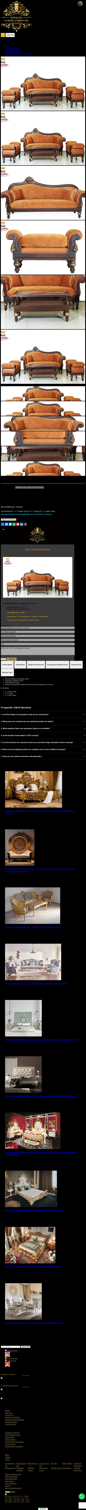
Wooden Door (56, 1468)
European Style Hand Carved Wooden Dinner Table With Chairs (34, 1323)
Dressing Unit (10, 1468)
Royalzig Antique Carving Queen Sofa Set (19, 54)
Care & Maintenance (13, 1488)
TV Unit (54, 1463)
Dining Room (10, 1439)
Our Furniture (10, 1483)
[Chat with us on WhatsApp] (82, 1496)
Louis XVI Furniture (78, 1464)
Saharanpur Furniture (12, 50)
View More (9, 828)
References (9, 1481)
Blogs (7, 1455)
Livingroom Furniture (12, 52)
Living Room (10, 1444)
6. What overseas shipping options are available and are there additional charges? (43, 749)
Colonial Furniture (78, 1469)
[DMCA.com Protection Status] (10, 1492)
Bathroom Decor (43, 1469)
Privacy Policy (10, 1424)
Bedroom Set (33, 1463)
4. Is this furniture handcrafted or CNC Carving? (43, 735)
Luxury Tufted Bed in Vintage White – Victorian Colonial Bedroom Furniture (40, 1096)
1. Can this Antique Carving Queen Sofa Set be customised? (43, 714)
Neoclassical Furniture (14, 1446)
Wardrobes (66, 1468)
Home (7, 46)
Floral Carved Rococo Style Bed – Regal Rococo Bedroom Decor (34, 1210)
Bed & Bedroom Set (12, 1435)
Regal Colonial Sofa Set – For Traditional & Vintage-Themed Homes (36, 983)
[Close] (3, 529)
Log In (7, 1459)
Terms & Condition (12, 1417)
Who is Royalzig (11, 1476)
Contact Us (9, 1415)
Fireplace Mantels (20, 1469)
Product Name (5, 626)
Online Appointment (13, 1474)
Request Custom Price (8, 519)
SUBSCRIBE (25, 1347)
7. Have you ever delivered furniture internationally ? (43, 756)
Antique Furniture (12, 1433)
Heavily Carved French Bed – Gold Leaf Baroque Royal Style (32, 1266)
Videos (7, 1457)
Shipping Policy (11, 1422)
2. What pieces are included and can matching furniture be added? (43, 721)
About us (8, 1413)
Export (7, 1486)
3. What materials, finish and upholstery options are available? (43, 728)
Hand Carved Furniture (12, 48)
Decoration (9, 1437)
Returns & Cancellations (14, 1419)
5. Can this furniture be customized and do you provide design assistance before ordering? (43, 742)
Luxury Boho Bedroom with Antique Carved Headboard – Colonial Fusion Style (41, 1039)
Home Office (67, 1463)
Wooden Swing (31, 1469)
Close (3, 659)
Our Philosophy (11, 1479)
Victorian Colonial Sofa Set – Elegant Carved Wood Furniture (33, 927)
